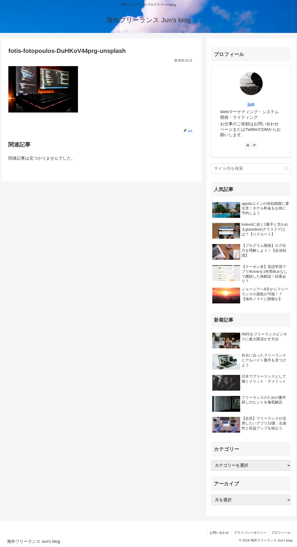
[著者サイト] (248, 145)
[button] (286, 168)
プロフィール (281, 532)
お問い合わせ (219, 532)
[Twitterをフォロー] (254, 145)
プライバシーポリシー (250, 532)
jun (251, 104)
